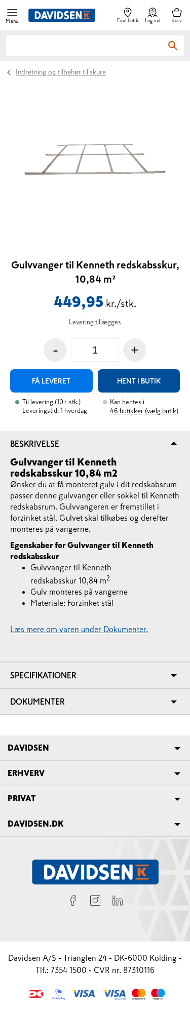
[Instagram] (95, 902)
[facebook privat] (73, 902)
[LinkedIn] (117, 902)
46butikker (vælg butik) (144, 411)
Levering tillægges (95, 322)
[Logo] (61, 15)
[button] (12, 15)
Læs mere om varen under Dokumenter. (79, 629)
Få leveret (51, 380)
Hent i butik (139, 380)
